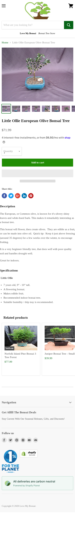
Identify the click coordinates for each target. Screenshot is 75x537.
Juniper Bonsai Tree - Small (60, 353)
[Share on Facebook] (4, 195)
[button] (37, 173)
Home (5, 42)
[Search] (68, 25)
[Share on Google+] (17, 195)
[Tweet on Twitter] (11, 195)
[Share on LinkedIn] (24, 195)
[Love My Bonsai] (37, 10)
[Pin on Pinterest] (30, 195)
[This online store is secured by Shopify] (29, 456)
